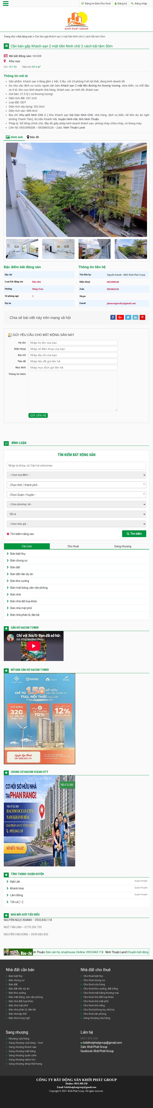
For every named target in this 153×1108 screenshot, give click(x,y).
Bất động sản (25, 36)
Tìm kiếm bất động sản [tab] (76, 455)
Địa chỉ (22, 355)
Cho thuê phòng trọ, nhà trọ (98, 1009)
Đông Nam (37, 289)
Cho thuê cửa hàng (94, 984)
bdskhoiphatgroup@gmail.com (102, 1042)
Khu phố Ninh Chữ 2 (32, 114)
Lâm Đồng (16, 895)
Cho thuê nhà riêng (94, 1005)
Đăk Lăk (15, 881)
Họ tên (22, 342)
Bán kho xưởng (19, 580)
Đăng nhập (140, 3)
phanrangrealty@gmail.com (121, 303)
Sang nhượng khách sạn (22, 1046)
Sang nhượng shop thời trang (25, 1063)
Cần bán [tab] (27, 546)
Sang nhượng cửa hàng (96, 1017)
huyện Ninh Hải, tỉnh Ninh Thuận (78, 119)
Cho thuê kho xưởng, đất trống (100, 988)
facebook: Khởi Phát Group (97, 1051)
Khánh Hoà (17, 888)
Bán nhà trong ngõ (19, 1017)
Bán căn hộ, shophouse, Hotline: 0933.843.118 (54, 952)
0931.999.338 (80, 1083)
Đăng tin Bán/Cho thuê (97, 3)
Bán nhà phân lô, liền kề (24, 614)
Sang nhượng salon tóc (22, 1059)
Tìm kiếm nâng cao (22, 534)
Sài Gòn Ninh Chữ (81, 114)
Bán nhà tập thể (17, 1013)
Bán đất (15, 567)
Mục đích (20, 367)
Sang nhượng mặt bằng (22, 1051)
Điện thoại (20, 348)
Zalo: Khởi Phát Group (93, 1046)
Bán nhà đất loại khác (23, 601)
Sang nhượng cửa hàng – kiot (26, 1042)
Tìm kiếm (136, 533)
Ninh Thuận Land (74, 127)
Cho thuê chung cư (94, 980)
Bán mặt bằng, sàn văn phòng (29, 587)
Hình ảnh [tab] (17, 137)
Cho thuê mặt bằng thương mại (101, 992)
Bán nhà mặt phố (21, 608)
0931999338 (113, 282)
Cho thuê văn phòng (94, 1013)
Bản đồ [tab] (34, 137)
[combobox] (76, 484)
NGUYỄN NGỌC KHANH (18, 920)
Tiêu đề (22, 361)
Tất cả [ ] (16, 902)
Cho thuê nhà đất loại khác (98, 997)
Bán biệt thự (18, 553)
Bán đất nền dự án (21, 574)
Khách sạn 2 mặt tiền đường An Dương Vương (90, 85)
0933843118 (113, 289)
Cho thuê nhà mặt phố (95, 1001)
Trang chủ (9, 36)
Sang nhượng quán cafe (22, 1055)
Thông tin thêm (17, 374)
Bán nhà (36, 281)
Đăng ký (122, 3)
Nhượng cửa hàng (19, 1038)
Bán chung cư (18, 560)
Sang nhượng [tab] (122, 546)
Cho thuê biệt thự (93, 976)
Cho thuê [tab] (73, 546)
